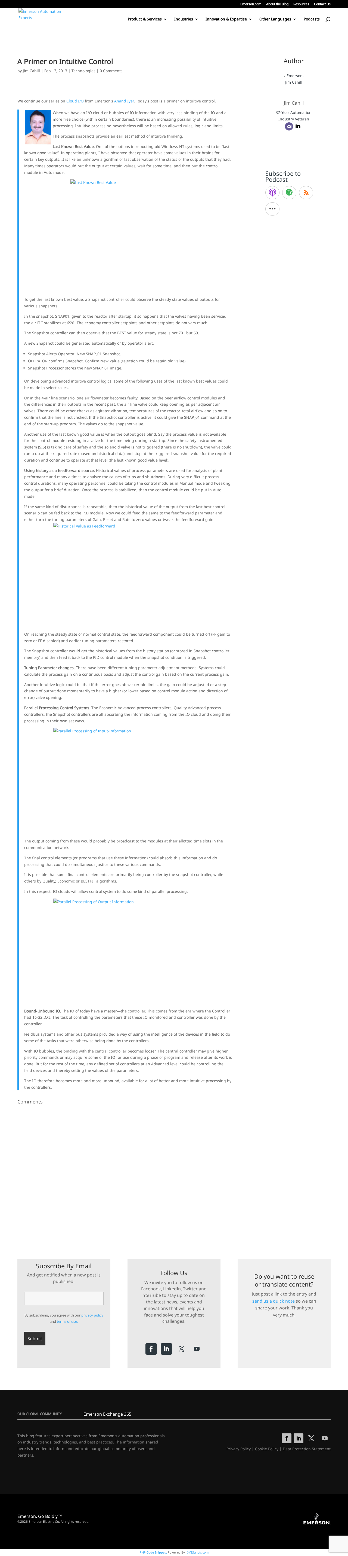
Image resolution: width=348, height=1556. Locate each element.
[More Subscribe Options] (272, 209)
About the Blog (277, 4)
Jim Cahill (31, 70)
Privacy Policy (238, 1448)
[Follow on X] (181, 1349)
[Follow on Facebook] (151, 1349)
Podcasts (312, 19)
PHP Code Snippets (153, 1552)
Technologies (83, 70)
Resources (301, 4)
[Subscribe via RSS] (306, 192)
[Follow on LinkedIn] (166, 1349)
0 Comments (111, 70)
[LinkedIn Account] (298, 126)
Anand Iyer (124, 101)
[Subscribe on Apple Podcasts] (272, 192)
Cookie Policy (266, 1448)
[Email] (289, 126)
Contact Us (322, 4)
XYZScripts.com (198, 1552)
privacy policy (92, 1315)
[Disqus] (132, 1175)
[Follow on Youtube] (197, 1349)
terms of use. (67, 1321)
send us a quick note (273, 1301)
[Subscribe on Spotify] (289, 192)
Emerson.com (250, 4)
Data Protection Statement (307, 1448)
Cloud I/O (75, 101)
